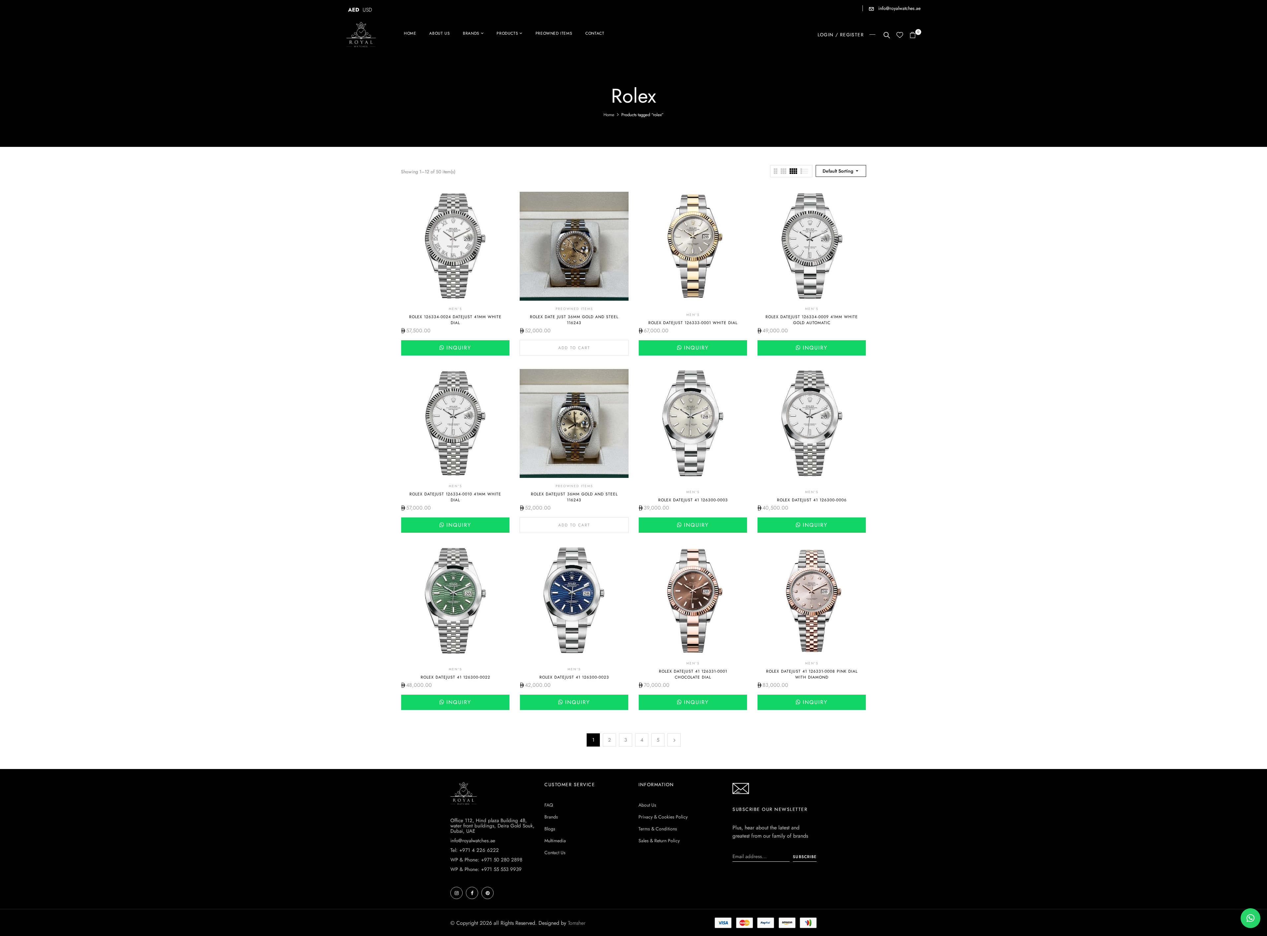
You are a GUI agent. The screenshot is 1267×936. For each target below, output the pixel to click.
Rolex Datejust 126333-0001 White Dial (692, 323)
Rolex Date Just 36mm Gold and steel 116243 (574, 320)
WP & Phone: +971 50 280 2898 (486, 859)
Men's (455, 308)
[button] (915, 35)
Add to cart (574, 348)
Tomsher (576, 923)
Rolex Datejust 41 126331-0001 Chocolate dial (693, 674)
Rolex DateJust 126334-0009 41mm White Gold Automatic (811, 320)
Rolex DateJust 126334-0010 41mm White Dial (455, 497)
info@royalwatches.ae (899, 8)
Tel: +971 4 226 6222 (474, 850)
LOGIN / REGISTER (841, 34)
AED (353, 10)
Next (674, 740)
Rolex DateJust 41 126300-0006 (812, 500)
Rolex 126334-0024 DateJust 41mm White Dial (455, 320)
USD (367, 10)
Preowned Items (574, 308)
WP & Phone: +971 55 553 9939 (486, 869)
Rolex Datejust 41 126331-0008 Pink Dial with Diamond (812, 674)
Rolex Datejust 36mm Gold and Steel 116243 (574, 497)
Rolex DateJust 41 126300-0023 (574, 677)
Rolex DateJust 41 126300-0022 (455, 677)
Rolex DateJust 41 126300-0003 (693, 500)
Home (608, 115)
